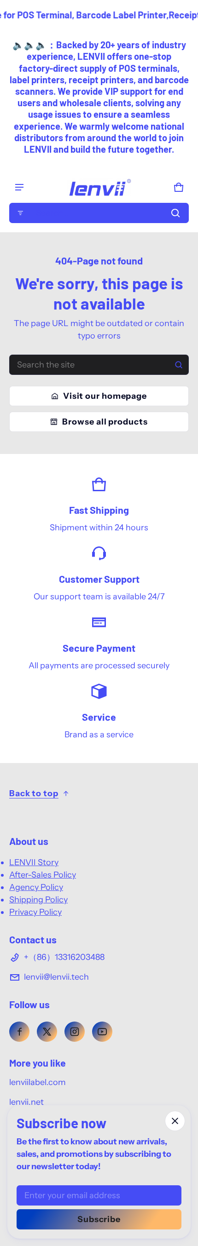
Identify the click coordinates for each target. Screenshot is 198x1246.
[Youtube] (102, 1032)
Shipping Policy (38, 900)
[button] (99, 213)
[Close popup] (175, 1121)
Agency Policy (36, 887)
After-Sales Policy (42, 875)
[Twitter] (47, 1032)
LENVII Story (33, 862)
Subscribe (99, 1219)
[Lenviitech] (99, 187)
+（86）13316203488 (64, 957)
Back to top (33, 793)
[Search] (179, 365)
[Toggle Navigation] (19, 187)
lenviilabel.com (37, 1082)
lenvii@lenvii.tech (56, 977)
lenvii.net (26, 1102)
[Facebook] (19, 1032)
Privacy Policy (35, 912)
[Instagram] (74, 1032)
